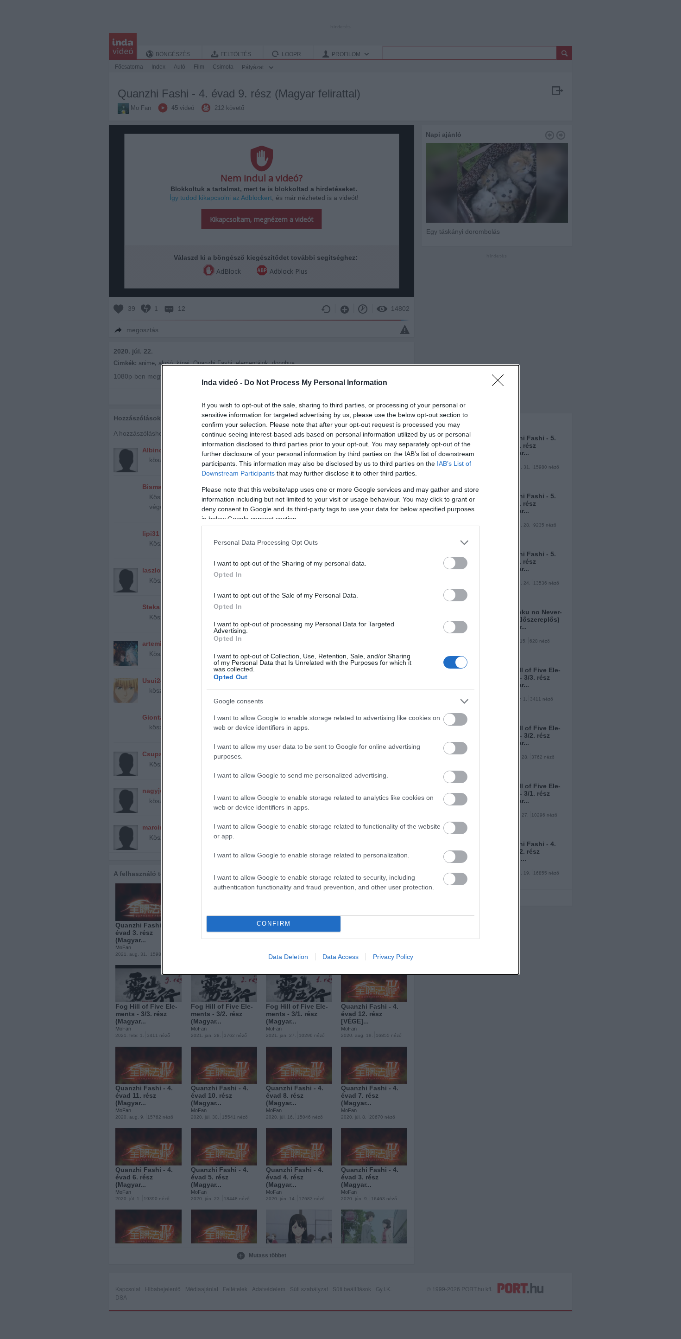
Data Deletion (288, 956)
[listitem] (340, 542)
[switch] (455, 563)
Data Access (340, 956)
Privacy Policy (393, 956)
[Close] (501, 383)
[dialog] (340, 669)
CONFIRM (274, 923)
